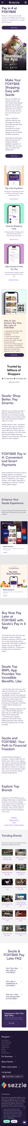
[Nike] (20, 913)
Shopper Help (5, 1045)
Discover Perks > (14, 239)
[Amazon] (20, 852)
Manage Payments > (14, 280)
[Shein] (20, 928)
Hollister (14, 818)
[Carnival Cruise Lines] (20, 897)
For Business (7, 1056)
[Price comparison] (14, 213)
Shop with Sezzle (5, 1044)
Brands (3, 1049)
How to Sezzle (5, 1040)
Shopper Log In (5, 1047)
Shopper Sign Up (5, 1053)
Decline (14, 1121)
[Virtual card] (14, 175)
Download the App (6, 1042)
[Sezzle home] (14, 2)
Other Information (9, 1067)
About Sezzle (7, 1062)
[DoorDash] (20, 882)
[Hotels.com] (7, 852)
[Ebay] (7, 913)
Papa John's (14, 820)
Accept (6, 1121)
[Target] (7, 928)
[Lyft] (7, 882)
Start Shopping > (14, 199)
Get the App (14, 27)
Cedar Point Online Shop (14, 825)
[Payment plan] (14, 254)
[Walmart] (7, 867)
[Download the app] (14, 1018)
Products (3, 1051)
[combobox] (12, 1076)
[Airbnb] (20, 867)
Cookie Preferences (5, 1094)
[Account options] (25, 2)
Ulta (14, 823)
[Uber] (7, 899)
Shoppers (5, 1037)
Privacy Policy (11, 1118)
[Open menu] (2, 2)
